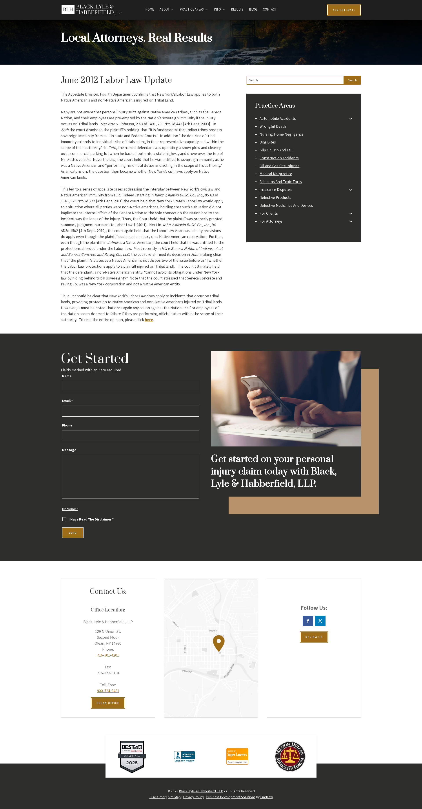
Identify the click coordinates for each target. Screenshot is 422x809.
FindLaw (266, 797)
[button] (417, 777)
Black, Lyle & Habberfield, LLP (201, 791)
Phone (67, 425)
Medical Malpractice (276, 173)
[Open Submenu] (350, 118)
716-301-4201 (108, 655)
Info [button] (217, 9)
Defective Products (275, 197)
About (165, 9)
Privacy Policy (193, 797)
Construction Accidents (279, 157)
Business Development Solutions (230, 797)
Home (149, 9)
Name (66, 376)
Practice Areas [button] (192, 9)
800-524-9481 (108, 690)
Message (69, 450)
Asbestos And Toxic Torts (281, 181)
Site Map (174, 797)
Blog (253, 9)
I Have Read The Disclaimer (91, 519)
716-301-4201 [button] (344, 10)
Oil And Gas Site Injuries (279, 165)
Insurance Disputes (276, 189)
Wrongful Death (273, 126)
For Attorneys (271, 221)
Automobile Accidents (278, 118)
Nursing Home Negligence (282, 134)
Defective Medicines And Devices (286, 205)
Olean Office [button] (107, 703)
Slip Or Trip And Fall (276, 149)
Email (67, 400)
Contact (270, 9)
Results (237, 9)
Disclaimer (70, 509)
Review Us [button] (314, 637)
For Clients (269, 213)
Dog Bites (268, 142)
